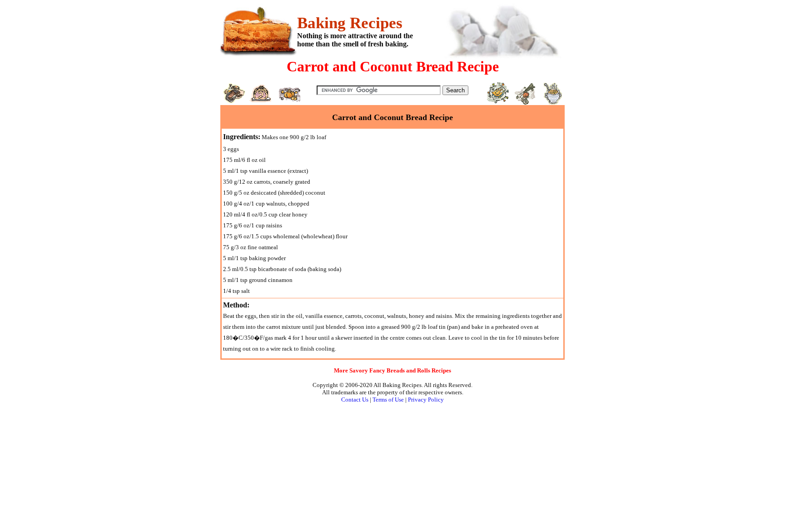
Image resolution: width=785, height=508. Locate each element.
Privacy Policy (426, 399)
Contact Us (354, 399)
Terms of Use (388, 399)
